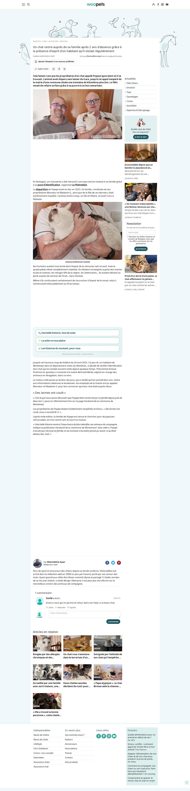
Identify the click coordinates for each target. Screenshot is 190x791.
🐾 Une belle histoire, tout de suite (56, 332)
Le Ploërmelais (79, 184)
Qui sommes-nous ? (74, 735)
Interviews (39, 757)
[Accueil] (96, 4)
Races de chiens (41, 735)
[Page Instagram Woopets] (162, 4)
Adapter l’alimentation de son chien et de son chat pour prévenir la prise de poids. (142, 757)
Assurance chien (42, 762)
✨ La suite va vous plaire (51, 340)
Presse (68, 753)
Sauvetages (132, 96)
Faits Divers (132, 83)
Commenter (113, 621)
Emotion (131, 87)
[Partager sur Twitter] (113, 563)
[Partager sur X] (64, 69)
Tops (129, 92)
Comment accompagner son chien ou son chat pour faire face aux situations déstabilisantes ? (142, 770)
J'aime (51, 607)
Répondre (61, 607)
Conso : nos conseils (43, 753)
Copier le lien (43, 69)
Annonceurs (71, 744)
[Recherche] (28, 4)
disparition (42, 189)
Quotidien (131, 105)
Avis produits (71, 762)
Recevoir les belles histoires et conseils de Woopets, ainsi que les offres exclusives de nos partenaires (141, 240)
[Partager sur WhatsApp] (53, 69)
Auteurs (69, 739)
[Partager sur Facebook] (59, 69)
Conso (130, 101)
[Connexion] (153, 4)
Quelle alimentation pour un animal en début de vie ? (141, 737)
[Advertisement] (77, 535)
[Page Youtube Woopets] (167, 4)
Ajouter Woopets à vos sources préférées (56, 61)
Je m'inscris (141, 249)
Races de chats (41, 739)
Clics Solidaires (41, 748)
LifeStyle (38, 744)
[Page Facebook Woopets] (158, 4)
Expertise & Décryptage (138, 110)
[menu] (24, 4)
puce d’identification (49, 184)
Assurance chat (41, 766)
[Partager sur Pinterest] (119, 563)
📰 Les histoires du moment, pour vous (59, 348)
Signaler (72, 607)
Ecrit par (91, 56)
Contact (69, 757)
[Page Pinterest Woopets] (103, 736)
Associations (71, 748)
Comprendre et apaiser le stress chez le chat (141, 779)
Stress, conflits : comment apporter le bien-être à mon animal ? (141, 747)
